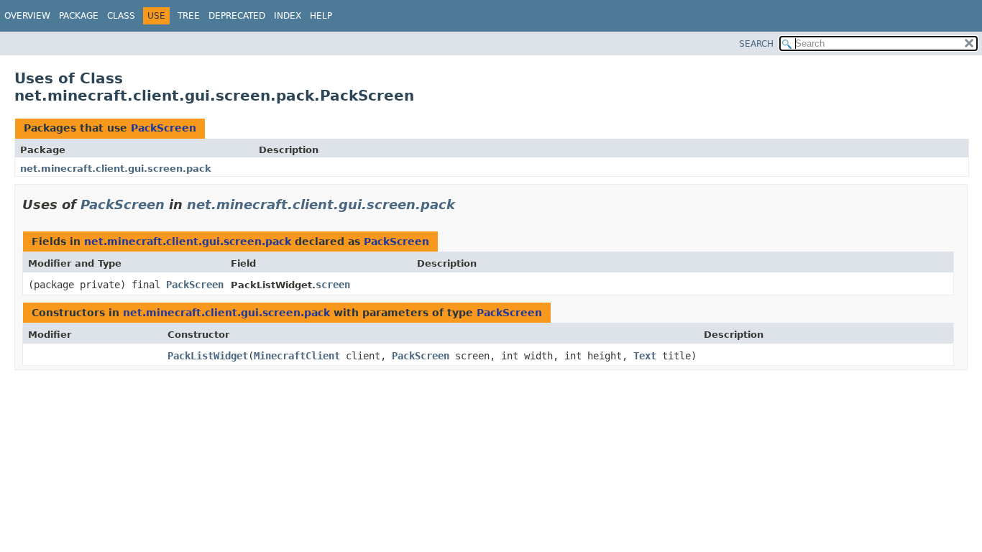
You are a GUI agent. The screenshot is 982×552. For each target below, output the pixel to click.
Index (287, 16)
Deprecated (236, 16)
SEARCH (756, 44)
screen (333, 284)
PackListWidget (208, 356)
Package (78, 16)
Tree (189, 16)
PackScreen (163, 128)
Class (121, 16)
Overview (27, 16)
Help (321, 16)
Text (644, 356)
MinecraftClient (297, 356)
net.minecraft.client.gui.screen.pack (115, 168)
